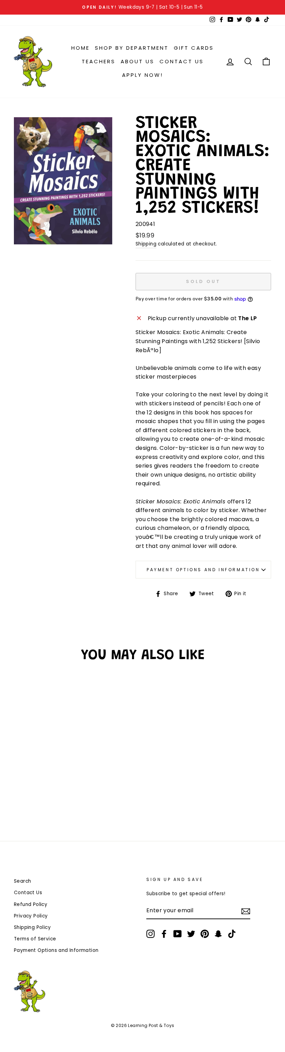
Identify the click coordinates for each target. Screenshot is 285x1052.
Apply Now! (142, 75)
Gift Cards (194, 47)
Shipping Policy (32, 927)
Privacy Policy (31, 916)
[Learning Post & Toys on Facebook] (164, 934)
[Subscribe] (245, 910)
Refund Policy (30, 904)
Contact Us (182, 61)
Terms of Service (35, 939)
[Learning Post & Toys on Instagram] (150, 934)
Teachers (98, 61)
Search (22, 881)
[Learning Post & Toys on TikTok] (232, 934)
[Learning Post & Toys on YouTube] (177, 934)
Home (80, 47)
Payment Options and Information (203, 570)
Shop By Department (132, 47)
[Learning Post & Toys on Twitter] (191, 934)
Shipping (146, 244)
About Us (137, 61)
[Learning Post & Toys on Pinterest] (205, 934)
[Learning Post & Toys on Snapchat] (218, 934)
